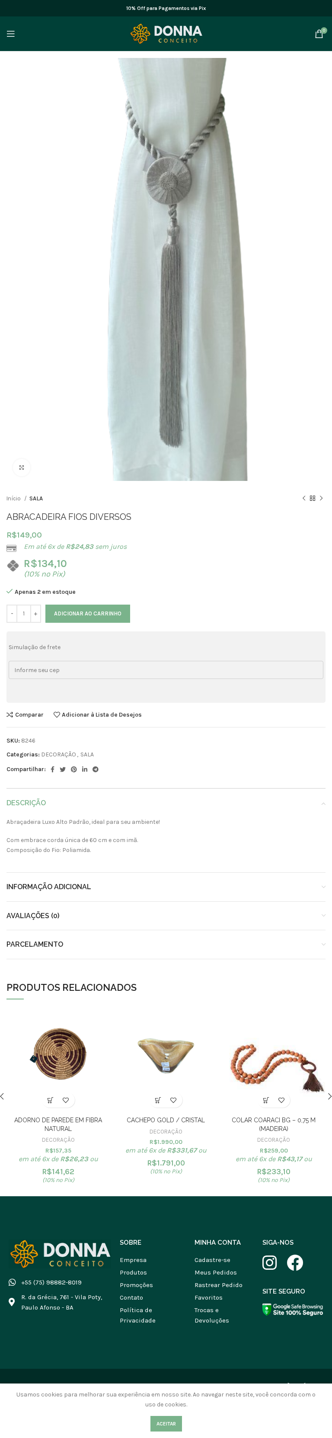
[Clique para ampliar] (21, 467)
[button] (50, 1100)
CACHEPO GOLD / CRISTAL (166, 1120)
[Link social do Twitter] (62, 769)
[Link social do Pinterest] (74, 769)
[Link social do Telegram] (95, 769)
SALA (36, 498)
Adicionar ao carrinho (87, 613)
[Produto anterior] (304, 498)
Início (14, 498)
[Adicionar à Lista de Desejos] (65, 1100)
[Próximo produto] (321, 498)
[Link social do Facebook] (52, 769)
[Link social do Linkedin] (85, 769)
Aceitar (166, 1424)
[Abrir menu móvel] (10, 33)
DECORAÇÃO (58, 754)
